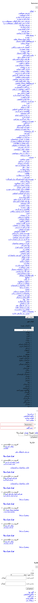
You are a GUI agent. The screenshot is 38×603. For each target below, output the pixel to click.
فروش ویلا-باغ (25, 25)
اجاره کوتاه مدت (24, 29)
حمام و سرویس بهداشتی (21, 79)
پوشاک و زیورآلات (23, 283)
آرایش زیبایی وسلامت (22, 183)
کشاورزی (26, 249)
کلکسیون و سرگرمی (22, 111)
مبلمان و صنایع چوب (22, 65)
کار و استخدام (29, 131)
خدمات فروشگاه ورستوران (20, 141)
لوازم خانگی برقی (23, 57)
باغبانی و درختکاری (23, 175)
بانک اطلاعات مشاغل (26, 275)
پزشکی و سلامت (24, 281)
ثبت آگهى (29, 428)
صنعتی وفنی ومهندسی (22, 149)
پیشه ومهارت (25, 169)
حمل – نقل (26, 167)
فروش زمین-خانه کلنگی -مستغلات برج (16, 21)
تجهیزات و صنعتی (28, 121)
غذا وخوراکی (25, 245)
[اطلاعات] (8, 446)
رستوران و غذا (25, 287)
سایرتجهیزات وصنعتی (22, 129)
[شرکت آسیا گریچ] (10, 478)
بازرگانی (27, 279)
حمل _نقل (26, 299)
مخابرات (27, 263)
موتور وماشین (25, 159)
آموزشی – (26, 177)
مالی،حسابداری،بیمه (22, 165)
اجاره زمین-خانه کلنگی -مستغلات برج (16, 23)
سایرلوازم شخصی (23, 99)
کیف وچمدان (25, 253)
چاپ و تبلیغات (25, 303)
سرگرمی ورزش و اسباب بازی (19, 239)
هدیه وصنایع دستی (23, 273)
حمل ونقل (26, 151)
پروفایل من (30, 600)
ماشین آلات (26, 259)
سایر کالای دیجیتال (23, 53)
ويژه (32, 573)
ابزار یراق (26, 195)
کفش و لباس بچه (24, 93)
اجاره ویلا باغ (25, 27)
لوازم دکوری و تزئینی (22, 73)
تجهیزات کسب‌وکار (23, 127)
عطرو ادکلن (25, 91)
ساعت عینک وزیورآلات (22, 185)
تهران (26, 433)
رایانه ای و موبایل (24, 163)
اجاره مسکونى (24, 15)
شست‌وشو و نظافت (22, 77)
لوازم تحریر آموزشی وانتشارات (19, 255)
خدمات (31, 157)
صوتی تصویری (25, 49)
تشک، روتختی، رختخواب (21, 71)
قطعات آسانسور (19, 231)
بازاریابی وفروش (24, 147)
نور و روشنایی (25, 67)
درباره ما (31, 414)
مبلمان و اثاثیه (25, 261)
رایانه (28, 45)
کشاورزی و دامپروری (22, 309)
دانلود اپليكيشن (29, 594)
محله (32, 575)
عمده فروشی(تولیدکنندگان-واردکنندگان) (20, 179)
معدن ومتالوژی (24, 267)
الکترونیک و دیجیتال (23, 297)
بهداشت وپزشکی (24, 217)
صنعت (27, 289)
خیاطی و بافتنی (24, 63)
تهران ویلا (6, 456)
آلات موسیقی (25, 113)
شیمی (27, 241)
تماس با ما (30, 420)
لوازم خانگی (25, 257)
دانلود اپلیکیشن (29, 416)
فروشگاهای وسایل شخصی (24, 83)
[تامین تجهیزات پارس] (11, 462)
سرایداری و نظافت (23, 137)
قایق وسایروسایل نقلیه (22, 39)
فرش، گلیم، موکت (23, 69)
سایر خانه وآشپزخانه (22, 81)
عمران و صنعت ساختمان (21, 243)
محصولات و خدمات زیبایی (21, 293)
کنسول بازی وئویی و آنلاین (20, 47)
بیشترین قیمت (30, 583)
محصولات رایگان (28, 311)
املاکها (27, 277)
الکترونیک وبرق (24, 197)
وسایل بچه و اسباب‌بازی (21, 95)
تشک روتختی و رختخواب (21, 225)
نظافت (27, 173)
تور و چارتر (26, 105)
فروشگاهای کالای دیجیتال (25, 41)
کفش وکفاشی (25, 251)
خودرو (27, 37)
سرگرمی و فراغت (27, 101)
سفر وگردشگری (24, 301)
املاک (32, 11)
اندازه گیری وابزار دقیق (21, 199)
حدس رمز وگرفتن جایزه (21, 313)
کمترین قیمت (30, 578)
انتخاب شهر (29, 317)
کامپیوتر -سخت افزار (22, 247)
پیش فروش (25, 31)
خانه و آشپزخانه (28, 55)
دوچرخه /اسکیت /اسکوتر (21, 193)
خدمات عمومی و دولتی (21, 291)
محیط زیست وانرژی (22, 265)
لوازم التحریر (25, 97)
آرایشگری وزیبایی (23, 171)
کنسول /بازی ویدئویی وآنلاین (20, 211)
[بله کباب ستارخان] (8, 526)
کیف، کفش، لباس (23, 85)
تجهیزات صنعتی (24, 229)
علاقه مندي (30, 598)
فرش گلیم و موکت (23, 223)
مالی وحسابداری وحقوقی (21, 145)
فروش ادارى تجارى (23, 17)
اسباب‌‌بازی (26, 117)
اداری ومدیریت (24, 135)
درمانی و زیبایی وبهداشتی (21, 153)
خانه (36, 433)
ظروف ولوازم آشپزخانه (21, 201)
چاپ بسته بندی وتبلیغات (21, 235)
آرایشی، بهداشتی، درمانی (21, 89)
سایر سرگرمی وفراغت (21, 119)
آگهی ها (31, 592)
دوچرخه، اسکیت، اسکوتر (21, 109)
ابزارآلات (27, 123)
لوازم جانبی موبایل (23, 187)
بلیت (28, 103)
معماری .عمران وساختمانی (20, 139)
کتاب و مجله (25, 107)
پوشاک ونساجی (24, 219)
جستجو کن (34, 437)
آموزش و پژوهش (24, 295)
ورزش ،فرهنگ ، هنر (23, 305)
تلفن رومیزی (25, 51)
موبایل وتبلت (25, 43)
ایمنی (28, 213)
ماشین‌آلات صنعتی (23, 125)
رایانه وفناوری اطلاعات (21, 143)
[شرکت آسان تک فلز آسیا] (12, 494)
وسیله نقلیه (30, 35)
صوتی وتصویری (24, 205)
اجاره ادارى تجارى (23, 19)
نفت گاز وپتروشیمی (23, 271)
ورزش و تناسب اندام (22, 115)
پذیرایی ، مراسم (24, 161)
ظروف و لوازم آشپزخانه (21, 59)
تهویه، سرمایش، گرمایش (21, 75)
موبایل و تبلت (25, 181)
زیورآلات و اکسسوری (22, 87)
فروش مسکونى (24, 13)
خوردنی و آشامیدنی (23, 61)
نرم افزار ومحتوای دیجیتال (20, 269)
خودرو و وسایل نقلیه (22, 307)
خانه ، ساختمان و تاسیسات (20, 285)
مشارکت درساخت (23, 33)
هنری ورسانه (25, 155)
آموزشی (27, 133)
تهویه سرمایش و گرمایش (21, 233)
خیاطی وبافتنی (24, 221)
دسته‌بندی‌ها (28, 424)
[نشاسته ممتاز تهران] (11, 510)
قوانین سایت (29, 418)
